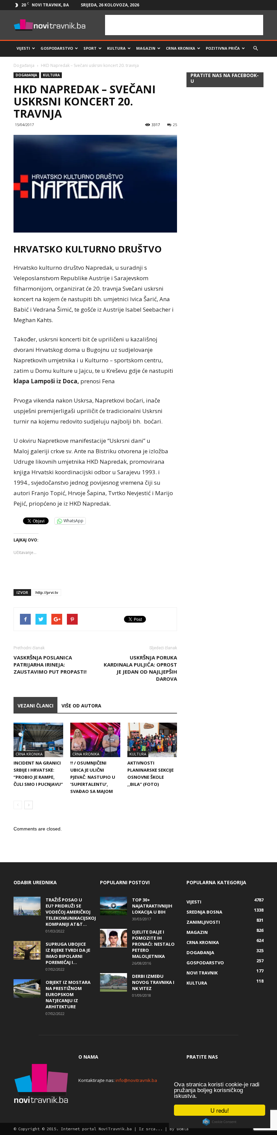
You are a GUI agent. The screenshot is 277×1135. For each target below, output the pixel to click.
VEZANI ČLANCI (35, 705)
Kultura (116, 48)
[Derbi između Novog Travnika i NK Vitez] (113, 982)
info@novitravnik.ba (136, 1080)
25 (175, 124)
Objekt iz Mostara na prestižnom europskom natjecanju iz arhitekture (68, 994)
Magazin (145, 48)
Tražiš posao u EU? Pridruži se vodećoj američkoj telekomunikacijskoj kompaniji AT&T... (71, 912)
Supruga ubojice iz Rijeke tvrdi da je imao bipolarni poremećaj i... (68, 953)
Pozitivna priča (223, 48)
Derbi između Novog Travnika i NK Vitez (153, 982)
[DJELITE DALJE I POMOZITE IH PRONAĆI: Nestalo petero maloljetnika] (113, 938)
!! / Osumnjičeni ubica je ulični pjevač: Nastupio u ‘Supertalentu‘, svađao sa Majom (92, 777)
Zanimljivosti (203, 922)
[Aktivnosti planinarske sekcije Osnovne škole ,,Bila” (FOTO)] (152, 740)
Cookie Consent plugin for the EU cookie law (219, 1122)
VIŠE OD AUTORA (81, 705)
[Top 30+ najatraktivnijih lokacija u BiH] (113, 906)
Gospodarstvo (57, 48)
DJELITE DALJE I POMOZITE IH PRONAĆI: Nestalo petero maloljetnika (153, 944)
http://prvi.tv (46, 592)
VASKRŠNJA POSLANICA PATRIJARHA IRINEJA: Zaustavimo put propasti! (50, 664)
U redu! (219, 1110)
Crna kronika (180, 48)
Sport (90, 48)
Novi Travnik (202, 973)
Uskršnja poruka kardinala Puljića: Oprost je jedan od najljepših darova (140, 668)
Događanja (24, 65)
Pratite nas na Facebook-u (225, 78)
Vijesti (23, 48)
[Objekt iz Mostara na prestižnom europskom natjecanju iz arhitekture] (27, 988)
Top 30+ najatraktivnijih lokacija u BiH (152, 906)
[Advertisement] (184, 25)
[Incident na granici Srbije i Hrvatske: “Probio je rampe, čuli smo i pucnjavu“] (38, 740)
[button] (255, 48)
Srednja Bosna (204, 912)
